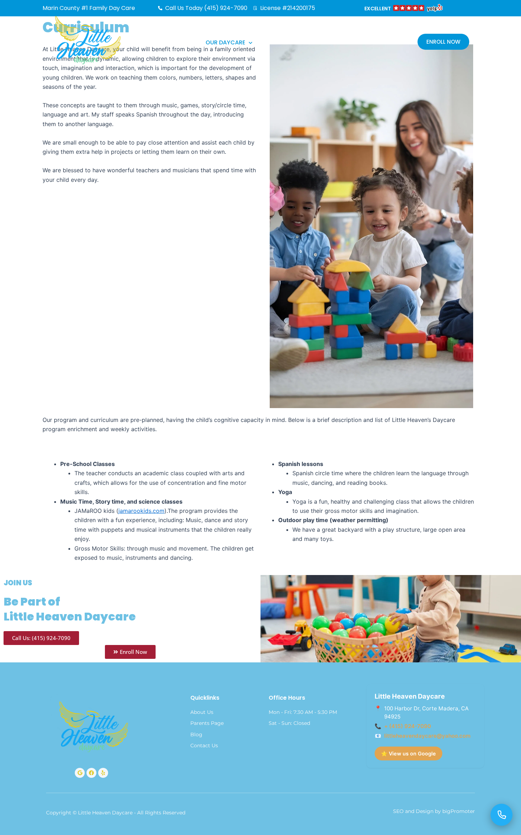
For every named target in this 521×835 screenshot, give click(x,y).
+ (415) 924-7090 (407, 726)
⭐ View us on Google (408, 753)
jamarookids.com (141, 510)
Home (183, 42)
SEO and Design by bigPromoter (434, 811)
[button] (403, 9)
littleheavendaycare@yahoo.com (427, 735)
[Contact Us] (501, 815)
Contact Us (347, 42)
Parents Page (287, 42)
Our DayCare (225, 42)
